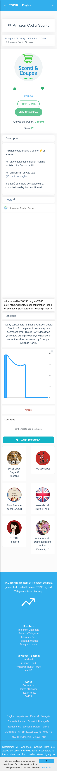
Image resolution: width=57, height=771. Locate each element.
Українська (23, 716)
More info (46, 767)
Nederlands (14, 726)
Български (10, 732)
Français (45, 716)
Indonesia (25, 737)
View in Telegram (28, 112)
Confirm (39, 122)
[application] (28, 375)
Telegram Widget (28, 640)
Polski (36, 726)
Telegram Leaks (28, 644)
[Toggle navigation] (52, 5)
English (11, 716)
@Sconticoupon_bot (16, 176)
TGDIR (13, 5)
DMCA (28, 696)
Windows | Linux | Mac (28, 666)
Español (32, 721)
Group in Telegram (28, 633)
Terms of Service (29, 689)
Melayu (36, 737)
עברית (21, 732)
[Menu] (52, 351)
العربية (29, 732)
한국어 (15, 737)
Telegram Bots (28, 637)
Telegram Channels (28, 629)
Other (44, 38)
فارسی (37, 732)
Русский (34, 716)
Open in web (28, 104)
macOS (28, 670)
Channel (33, 38)
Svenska (27, 726)
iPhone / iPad (28, 663)
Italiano (22, 721)
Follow (28, 96)
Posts (9, 199)
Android (28, 659)
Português (43, 721)
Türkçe (45, 726)
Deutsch (12, 721)
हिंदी (44, 737)
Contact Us (28, 685)
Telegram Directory (15, 38)
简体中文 (48, 732)
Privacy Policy (28, 692)
